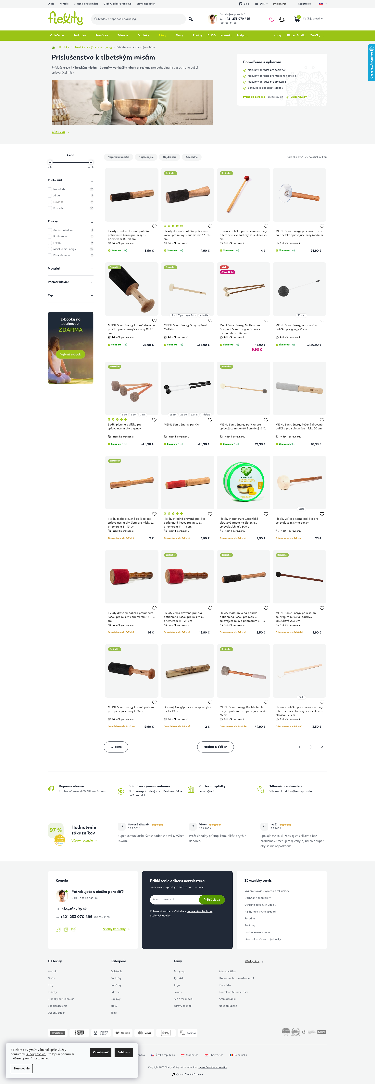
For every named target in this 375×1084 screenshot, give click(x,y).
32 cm (194, 415)
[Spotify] (73, 929)
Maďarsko (192, 1055)
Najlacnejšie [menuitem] (146, 157)
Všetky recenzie (82, 840)
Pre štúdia (225, 985)
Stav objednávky (146, 4)
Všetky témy (252, 961)
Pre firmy (249, 925)
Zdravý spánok (183, 1006)
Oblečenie (116, 971)
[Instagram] (66, 929)
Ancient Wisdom (73, 230)
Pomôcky (116, 985)
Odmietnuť (100, 1052)
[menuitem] (59, 35)
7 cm (142, 415)
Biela (301, 509)
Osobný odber (56, 1012)
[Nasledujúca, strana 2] (311, 747)
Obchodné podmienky (257, 898)
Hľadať (191, 19)
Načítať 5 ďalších (215, 747)
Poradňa (249, 918)
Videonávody (299, 97)
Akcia (73, 195)
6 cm (133, 415)
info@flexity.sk (73, 909)
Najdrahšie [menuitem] (169, 157)
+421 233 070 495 (237, 18)
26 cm (183, 415)
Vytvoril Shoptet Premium (189, 1074)
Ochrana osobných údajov (260, 904)
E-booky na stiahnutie (61, 999)
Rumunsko (240, 1055)
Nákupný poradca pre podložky (266, 70)
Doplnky (115, 999)
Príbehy (52, 992)
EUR (262, 4)
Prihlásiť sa (212, 899)
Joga (177, 985)
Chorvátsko (216, 1055)
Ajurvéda (179, 978)
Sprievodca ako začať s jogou (265, 88)
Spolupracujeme (57, 1006)
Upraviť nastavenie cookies (213, 1067)
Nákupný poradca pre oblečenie (267, 81)
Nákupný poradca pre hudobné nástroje (272, 76)
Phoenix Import (73, 255)
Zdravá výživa (227, 971)
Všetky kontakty (114, 929)
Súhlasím (124, 1052)
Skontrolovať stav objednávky (262, 939)
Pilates (177, 992)
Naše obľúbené (228, 1006)
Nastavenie (22, 1068)
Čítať (58, 132)
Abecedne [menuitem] (192, 157)
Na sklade (73, 189)
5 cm (124, 415)
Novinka (73, 202)
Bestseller (73, 208)
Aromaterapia (227, 999)
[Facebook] (58, 929)
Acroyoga (179, 971)
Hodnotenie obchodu (257, 932)
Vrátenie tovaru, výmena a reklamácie (267, 891)
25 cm (173, 415)
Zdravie (115, 992)
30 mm (301, 315)
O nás (51, 4)
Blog (246, 4)
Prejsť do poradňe (254, 97)
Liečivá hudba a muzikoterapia (237, 978)
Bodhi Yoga (73, 236)
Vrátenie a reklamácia (86, 4)
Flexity (73, 242)
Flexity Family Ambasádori (260, 911)
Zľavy (114, 1006)
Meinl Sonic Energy (73, 249)
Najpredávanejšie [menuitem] (118, 157)
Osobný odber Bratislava (117, 4)
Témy (114, 1012)
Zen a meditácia (183, 999)
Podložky (116, 978)
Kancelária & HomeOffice (233, 992)
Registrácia (304, 4)
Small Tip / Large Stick (183, 315)
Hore (118, 747)
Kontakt (64, 4)
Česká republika (165, 1055)
